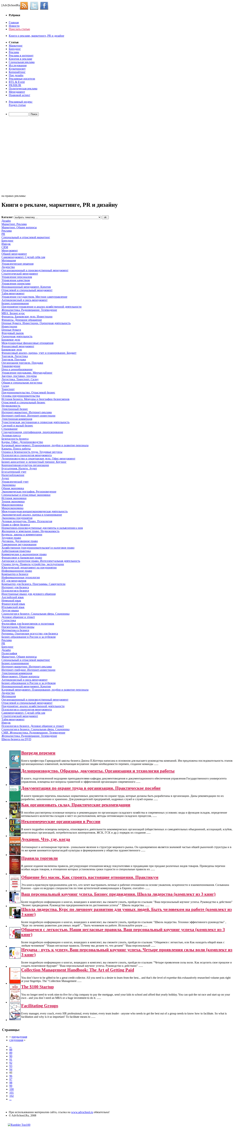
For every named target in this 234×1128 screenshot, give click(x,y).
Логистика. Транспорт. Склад (19, 379)
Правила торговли (39, 858)
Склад (5, 385)
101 (11, 1092)
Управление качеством (15, 280)
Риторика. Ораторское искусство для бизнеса (29, 633)
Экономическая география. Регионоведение (28, 491)
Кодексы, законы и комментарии (21, 534)
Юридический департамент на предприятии (29, 567)
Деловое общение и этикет (18, 617)
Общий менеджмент (14, 253)
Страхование (9, 428)
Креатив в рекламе (20, 58)
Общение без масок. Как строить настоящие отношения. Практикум (89, 877)
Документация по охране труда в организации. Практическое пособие (91, 788)
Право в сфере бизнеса (15, 524)
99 (10, 1085)
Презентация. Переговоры (17, 626)
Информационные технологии (20, 577)
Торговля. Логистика (14, 356)
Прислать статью (19, 29)
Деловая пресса (11, 435)
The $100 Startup (37, 986)
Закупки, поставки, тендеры (19, 376)
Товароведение (10, 366)
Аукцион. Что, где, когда (45, 839)
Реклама (14, 52)
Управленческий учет (15, 481)
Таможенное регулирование (19, 544)
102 (11, 1095)
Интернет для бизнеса (15, 587)
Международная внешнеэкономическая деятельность (34, 511)
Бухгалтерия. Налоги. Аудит (19, 468)
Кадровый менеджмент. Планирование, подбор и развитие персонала (44, 445)
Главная (14, 22)
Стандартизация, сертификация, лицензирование (32, 432)
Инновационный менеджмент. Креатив (26, 286)
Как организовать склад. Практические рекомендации (75, 804)
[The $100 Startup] (15, 1001)
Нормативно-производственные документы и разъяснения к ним (42, 527)
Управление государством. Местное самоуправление (34, 296)
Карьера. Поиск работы (16, 448)
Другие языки (10, 610)
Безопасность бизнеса (15, 438)
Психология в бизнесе (15, 590)
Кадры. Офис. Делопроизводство (22, 442)
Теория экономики (13, 501)
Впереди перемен (38, 752)
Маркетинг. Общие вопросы (19, 227)
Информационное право (16, 570)
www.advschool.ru (82, 1112)
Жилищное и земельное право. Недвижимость (30, 531)
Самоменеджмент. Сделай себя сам (23, 257)
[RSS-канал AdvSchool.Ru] (25, 5)
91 (10, 1059)
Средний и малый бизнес (17, 425)
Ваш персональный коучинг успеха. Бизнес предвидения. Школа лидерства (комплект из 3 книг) (118, 894)
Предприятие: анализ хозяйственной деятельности (33, 706)
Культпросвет (17, 68)
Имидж (6, 243)
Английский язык (12, 597)
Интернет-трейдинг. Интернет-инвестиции (28, 415)
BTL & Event (17, 81)
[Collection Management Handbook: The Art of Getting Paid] (15, 982)
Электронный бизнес (14, 409)
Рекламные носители (22, 78)
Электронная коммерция (16, 418)
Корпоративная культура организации (25, 465)
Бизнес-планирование (15, 303)
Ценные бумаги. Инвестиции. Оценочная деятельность (36, 323)
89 (10, 1052)
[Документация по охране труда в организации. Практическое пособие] (15, 800)
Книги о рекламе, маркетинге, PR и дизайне (36, 35)
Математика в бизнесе (15, 630)
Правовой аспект (19, 95)
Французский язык (13, 603)
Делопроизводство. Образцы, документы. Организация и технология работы (98, 770)
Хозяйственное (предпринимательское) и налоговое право (37, 547)
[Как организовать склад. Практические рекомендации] (15, 817)
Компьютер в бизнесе (14, 574)
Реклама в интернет (21, 55)
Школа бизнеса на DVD (16, 739)
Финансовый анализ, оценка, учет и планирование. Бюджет (38, 352)
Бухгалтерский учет (13, 471)
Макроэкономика (12, 504)
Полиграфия (9, 653)
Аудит (5, 478)
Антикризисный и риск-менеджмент (24, 300)
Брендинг (15, 48)
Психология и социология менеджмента (26, 455)
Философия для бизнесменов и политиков (27, 623)
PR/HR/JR (15, 85)
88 (10, 1049)
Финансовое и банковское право (21, 557)
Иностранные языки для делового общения (28, 593)
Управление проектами (16, 283)
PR (3, 234)
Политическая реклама (23, 88)
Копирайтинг (17, 72)
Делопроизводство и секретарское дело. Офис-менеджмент (38, 458)
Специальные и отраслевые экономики (25, 494)
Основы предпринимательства (20, 395)
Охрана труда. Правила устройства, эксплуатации (32, 564)
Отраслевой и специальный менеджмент (26, 290)
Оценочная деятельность (16, 336)
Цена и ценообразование (17, 369)
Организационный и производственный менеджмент (34, 270)
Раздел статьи (17, 105)
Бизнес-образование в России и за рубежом (28, 636)
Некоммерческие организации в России (60, 821)
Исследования (18, 65)
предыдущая (19, 1036)
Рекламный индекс (21, 101)
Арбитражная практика (16, 551)
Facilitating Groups (39, 1005)
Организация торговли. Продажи (22, 362)
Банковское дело (11, 349)
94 (10, 1069)
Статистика (8, 620)
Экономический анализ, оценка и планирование (31, 514)
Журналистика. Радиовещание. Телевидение (29, 309)
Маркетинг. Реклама (14, 224)
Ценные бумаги (11, 329)
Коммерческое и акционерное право (24, 554)
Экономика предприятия (16, 518)
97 (10, 1079)
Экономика (8, 484)
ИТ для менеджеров (13, 580)
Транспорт (8, 389)
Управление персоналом (16, 276)
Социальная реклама (22, 62)
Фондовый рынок (12, 333)
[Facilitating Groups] (15, 1019)
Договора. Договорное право (19, 541)
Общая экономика (12, 488)
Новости (14, 25)
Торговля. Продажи (13, 359)
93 (10, 1066)
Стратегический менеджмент (19, 273)
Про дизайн (16, 75)
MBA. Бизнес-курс (13, 313)
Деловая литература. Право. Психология (26, 521)
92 (10, 1062)
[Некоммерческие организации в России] (15, 835)
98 (10, 1082)
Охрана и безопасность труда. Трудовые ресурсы (31, 451)
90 (10, 1056)
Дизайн (6, 220)
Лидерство (8, 267)
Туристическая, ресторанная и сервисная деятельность (35, 422)
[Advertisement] (22, 155)
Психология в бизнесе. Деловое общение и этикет (32, 726)
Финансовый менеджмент (17, 346)
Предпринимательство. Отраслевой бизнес (28, 392)
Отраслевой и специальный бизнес (23, 402)
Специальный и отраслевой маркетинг (25, 237)
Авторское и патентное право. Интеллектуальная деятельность (40, 560)
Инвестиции (9, 326)
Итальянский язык (12, 607)
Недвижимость (10, 405)
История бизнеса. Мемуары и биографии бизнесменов (35, 399)
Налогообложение (12, 475)
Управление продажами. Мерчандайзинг (26, 372)
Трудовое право (11, 537)
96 (10, 1076)
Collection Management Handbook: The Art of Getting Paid (77, 969)
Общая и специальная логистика (21, 382)
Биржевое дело (10, 339)
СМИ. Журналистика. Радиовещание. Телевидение (33, 732)
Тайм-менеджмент (12, 293)
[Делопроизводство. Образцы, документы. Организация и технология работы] (15, 784)
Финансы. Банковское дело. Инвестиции (26, 316)
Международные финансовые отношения (27, 343)
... (10, 1046)
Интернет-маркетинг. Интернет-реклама (26, 412)
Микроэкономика (12, 508)
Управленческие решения (17, 263)
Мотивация (8, 260)
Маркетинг (16, 45)
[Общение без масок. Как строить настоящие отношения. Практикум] (15, 890)
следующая (16, 1040)
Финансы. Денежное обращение (21, 319)
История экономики (14, 498)
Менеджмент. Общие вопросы (20, 676)
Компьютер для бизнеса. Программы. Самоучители (33, 584)
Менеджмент (17, 91)
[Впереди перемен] (15, 766)
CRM (4, 247)
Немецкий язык (11, 600)
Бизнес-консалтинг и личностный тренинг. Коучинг (34, 461)
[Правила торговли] (15, 873)
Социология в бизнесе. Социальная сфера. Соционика (35, 613)
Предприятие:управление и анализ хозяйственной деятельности (41, 306)
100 (11, 1089)
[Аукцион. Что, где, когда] (15, 854)
